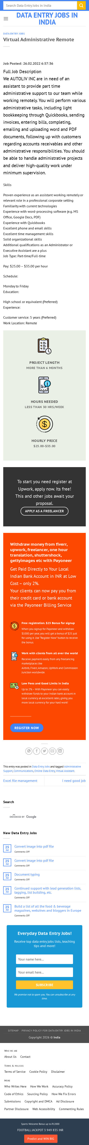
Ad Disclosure (65, 1101)
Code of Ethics (13, 1094)
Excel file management (20, 780)
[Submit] (81, 5)
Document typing (27, 874)
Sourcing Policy (37, 1094)
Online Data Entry (44, 771)
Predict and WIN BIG (40, 1139)
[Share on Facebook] (36, 751)
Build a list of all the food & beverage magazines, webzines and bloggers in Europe (47, 908)
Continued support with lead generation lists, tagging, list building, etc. (47, 890)
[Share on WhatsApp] (28, 751)
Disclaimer (58, 1072)
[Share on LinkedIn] (60, 751)
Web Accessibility (43, 1109)
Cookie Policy (38, 1072)
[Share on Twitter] (44, 751)
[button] (5, 18)
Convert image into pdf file (34, 846)
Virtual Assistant (65, 771)
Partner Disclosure (16, 1109)
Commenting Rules (71, 1109)
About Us (10, 1057)
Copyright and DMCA (38, 1101)
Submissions (12, 1101)
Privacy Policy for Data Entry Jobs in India (51, 1030)
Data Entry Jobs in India (47, 18)
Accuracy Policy (62, 1086)
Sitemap (13, 1030)
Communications (23, 771)
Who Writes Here (15, 1086)
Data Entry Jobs (14, 33)
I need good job (74, 780)
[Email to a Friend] (52, 751)
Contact (25, 1057)
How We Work (39, 1086)
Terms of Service (14, 1072)
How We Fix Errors (64, 1094)
